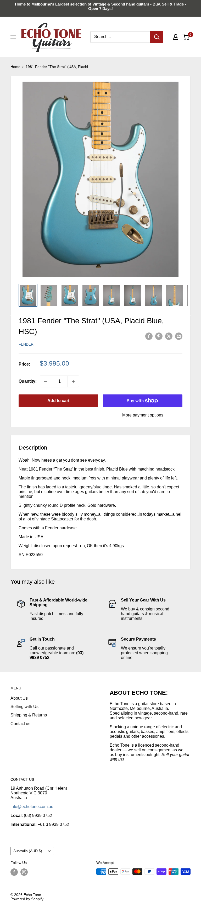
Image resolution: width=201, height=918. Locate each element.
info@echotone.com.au (31, 806)
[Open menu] (13, 37)
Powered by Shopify (26, 899)
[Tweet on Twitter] (168, 336)
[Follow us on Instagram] (24, 872)
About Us (19, 698)
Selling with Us (24, 706)
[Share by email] (178, 336)
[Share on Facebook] (149, 336)
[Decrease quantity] (45, 381)
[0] (186, 37)
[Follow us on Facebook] (14, 872)
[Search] (156, 37)
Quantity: (28, 381)
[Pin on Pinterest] (159, 336)
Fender (26, 344)
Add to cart (58, 400)
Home (15, 67)
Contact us (20, 723)
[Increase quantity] (73, 381)
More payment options (142, 415)
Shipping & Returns (28, 715)
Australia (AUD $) (27, 851)
